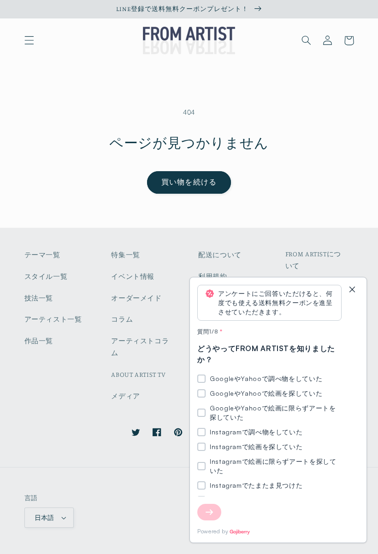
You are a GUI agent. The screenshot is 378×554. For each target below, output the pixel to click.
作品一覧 (38, 341)
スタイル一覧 (46, 276)
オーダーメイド (136, 298)
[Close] (352, 290)
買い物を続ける (188, 182)
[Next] (209, 512)
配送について (220, 255)
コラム (122, 319)
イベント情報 (132, 276)
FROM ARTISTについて (313, 260)
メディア (125, 396)
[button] (29, 40)
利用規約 (212, 276)
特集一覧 (125, 255)
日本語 (44, 517)
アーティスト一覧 (53, 319)
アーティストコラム (140, 347)
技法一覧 (38, 298)
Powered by (212, 531)
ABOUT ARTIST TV (138, 374)
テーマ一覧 (42, 255)
